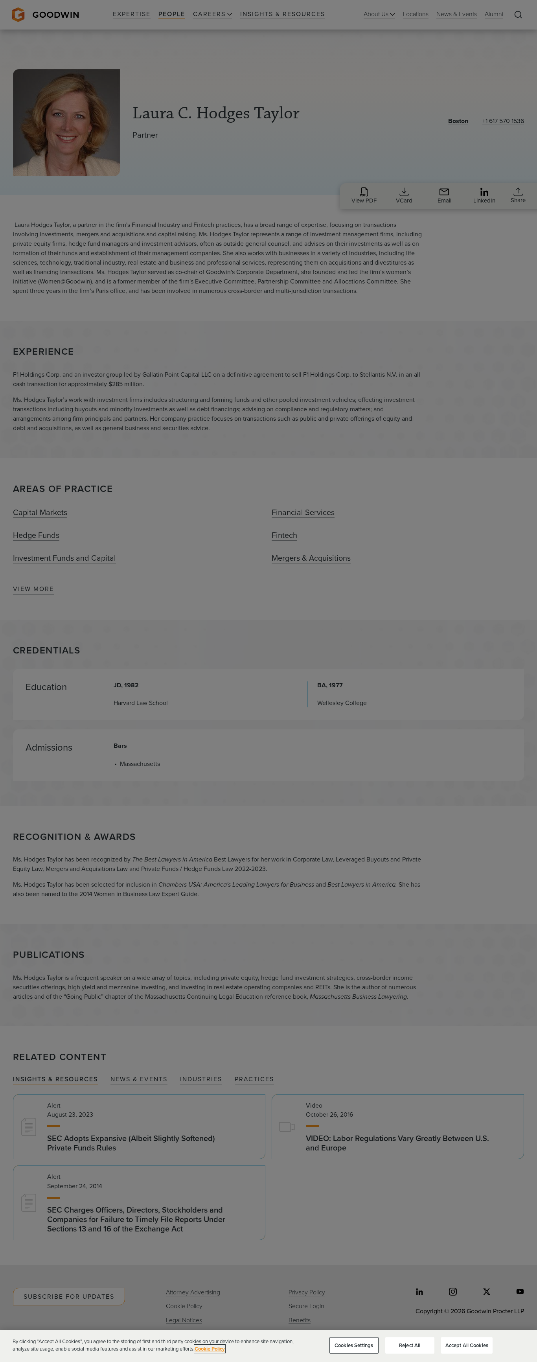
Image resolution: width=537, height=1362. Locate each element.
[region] (268, 1346)
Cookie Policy (210, 1349)
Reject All (409, 1345)
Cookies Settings (354, 1345)
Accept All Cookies (466, 1345)
